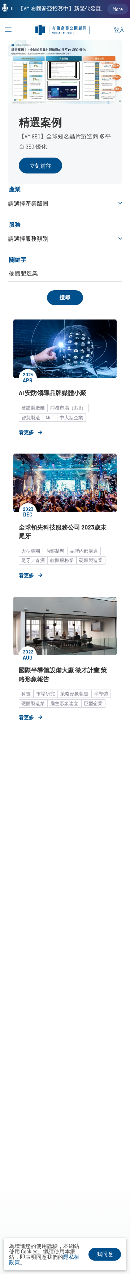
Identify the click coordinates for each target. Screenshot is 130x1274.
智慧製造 (30, 417)
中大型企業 (71, 417)
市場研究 (45, 693)
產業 (15, 188)
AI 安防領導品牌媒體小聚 (52, 392)
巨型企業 (93, 703)
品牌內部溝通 (84, 551)
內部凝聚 (55, 551)
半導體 (101, 693)
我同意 (105, 1254)
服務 (15, 224)
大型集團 (30, 551)
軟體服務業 (62, 560)
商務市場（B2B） (68, 408)
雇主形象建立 (64, 703)
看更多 (26, 432)
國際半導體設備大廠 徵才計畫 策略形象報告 (63, 674)
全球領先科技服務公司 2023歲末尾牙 (63, 531)
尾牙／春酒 (33, 560)
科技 (26, 693)
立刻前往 (40, 165)
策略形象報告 (74, 693)
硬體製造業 (33, 408)
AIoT (50, 417)
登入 (119, 29)
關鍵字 (17, 259)
